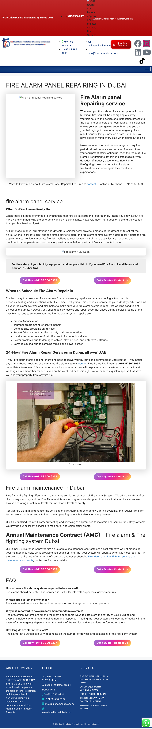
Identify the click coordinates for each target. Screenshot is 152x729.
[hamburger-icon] (147, 69)
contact (82, 363)
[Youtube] (146, 52)
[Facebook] (138, 43)
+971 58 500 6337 (54, 699)
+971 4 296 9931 (54, 694)
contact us (93, 184)
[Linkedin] (138, 52)
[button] (121, 44)
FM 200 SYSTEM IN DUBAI (93, 694)
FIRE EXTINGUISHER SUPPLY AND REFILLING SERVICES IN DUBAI (94, 679)
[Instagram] (146, 43)
